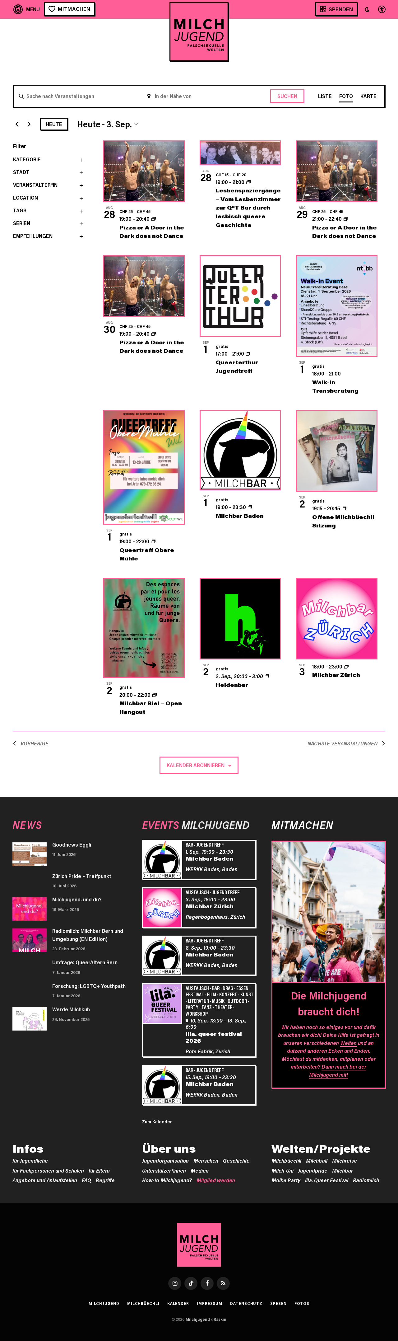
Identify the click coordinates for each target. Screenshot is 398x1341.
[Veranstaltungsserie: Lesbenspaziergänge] (248, 181)
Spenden (341, 9)
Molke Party (285, 1180)
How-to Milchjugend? (167, 1180)
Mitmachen (74, 8)
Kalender (178, 1303)
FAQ (86, 1180)
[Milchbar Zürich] (163, 908)
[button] (367, 9)
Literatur (198, 1000)
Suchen (287, 95)
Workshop (197, 1013)
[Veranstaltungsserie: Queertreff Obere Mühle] (153, 541)
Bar (189, 844)
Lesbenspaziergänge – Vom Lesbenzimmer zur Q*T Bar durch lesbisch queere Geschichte (248, 207)
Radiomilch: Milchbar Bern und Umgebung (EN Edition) (87, 934)
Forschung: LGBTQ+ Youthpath (89, 985)
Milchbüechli (286, 1160)
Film (211, 994)
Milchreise (344, 1160)
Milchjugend (104, 1303)
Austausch (197, 892)
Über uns (169, 1148)
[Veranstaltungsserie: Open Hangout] (154, 694)
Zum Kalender (157, 1121)
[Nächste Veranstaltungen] (29, 124)
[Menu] (26, 9)
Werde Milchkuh (71, 1009)
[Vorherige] (17, 124)
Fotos (302, 1303)
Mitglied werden (216, 1180)
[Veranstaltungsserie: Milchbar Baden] (250, 506)
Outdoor (237, 1000)
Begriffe (105, 1180)
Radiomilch (366, 1180)
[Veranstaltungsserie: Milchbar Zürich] (346, 666)
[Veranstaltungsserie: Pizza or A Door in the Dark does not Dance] (153, 218)
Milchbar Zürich (336, 674)
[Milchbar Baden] (163, 861)
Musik (218, 1000)
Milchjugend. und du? (77, 899)
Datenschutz (246, 1303)
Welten (348, 1042)
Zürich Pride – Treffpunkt (81, 875)
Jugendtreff (210, 844)
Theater (223, 1006)
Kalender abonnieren (195, 765)
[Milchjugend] (199, 31)
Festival (195, 994)
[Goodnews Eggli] (29, 854)
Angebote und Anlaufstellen (44, 1180)
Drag (228, 988)
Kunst (247, 994)
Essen (242, 988)
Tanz (206, 1006)
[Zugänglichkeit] (381, 9)
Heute (54, 123)
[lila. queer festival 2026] (163, 1004)
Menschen (205, 1160)
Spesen (278, 1303)
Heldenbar (232, 684)
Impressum (209, 1303)
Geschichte (236, 1160)
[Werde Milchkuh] (29, 1019)
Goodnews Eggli (71, 844)
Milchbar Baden (240, 515)
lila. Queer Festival (326, 1180)
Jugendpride (312, 1170)
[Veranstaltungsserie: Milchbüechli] (344, 508)
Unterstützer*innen (164, 1170)
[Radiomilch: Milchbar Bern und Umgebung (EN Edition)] (29, 940)
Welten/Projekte (320, 1148)
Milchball (316, 1160)
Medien (200, 1170)
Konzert (228, 994)
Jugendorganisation (165, 1160)
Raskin (220, 1319)
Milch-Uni (282, 1170)
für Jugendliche (30, 1160)
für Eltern (99, 1170)
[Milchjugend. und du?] (29, 909)
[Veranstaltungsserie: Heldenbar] (267, 676)
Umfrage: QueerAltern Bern (85, 962)
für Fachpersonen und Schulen (48, 1170)
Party (192, 1006)
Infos (28, 1148)
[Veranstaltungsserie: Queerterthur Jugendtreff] (248, 353)
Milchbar (342, 1170)
